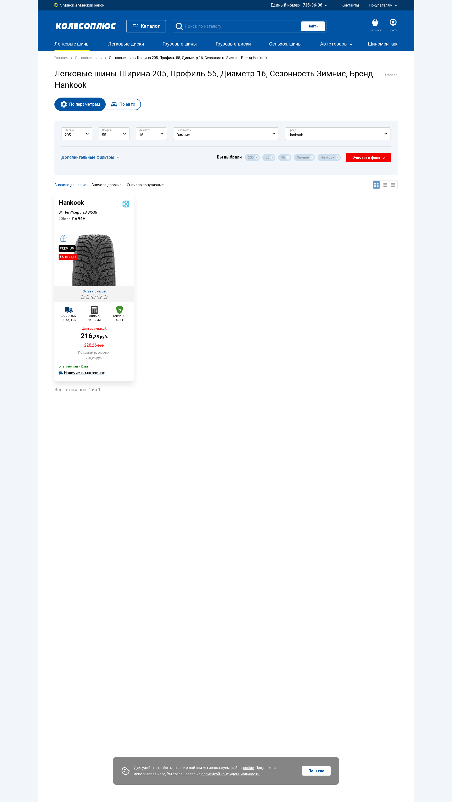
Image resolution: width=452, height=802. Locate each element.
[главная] (85, 26)
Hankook (328, 157)
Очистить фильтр (368, 157)
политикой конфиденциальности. (230, 774)
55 (267, 157)
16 (283, 157)
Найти (313, 26)
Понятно (316, 771)
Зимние (303, 157)
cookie (248, 768)
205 (250, 157)
